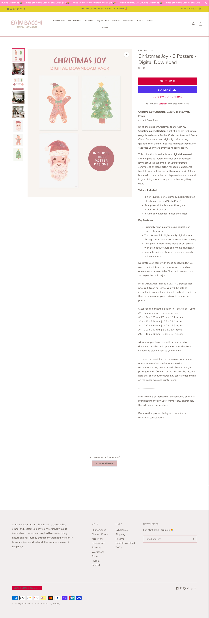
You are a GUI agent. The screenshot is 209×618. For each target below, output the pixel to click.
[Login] (193, 24)
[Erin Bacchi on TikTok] (18, 9)
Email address (153, 535)
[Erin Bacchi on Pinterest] (11, 9)
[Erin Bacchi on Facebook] (8, 9)
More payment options (167, 97)
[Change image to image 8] (18, 154)
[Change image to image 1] (18, 55)
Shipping (163, 103)
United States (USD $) (190, 8)
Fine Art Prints (74, 20)
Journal (149, 20)
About (138, 20)
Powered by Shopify (50, 603)
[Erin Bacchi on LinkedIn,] (24, 9)
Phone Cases (59, 20)
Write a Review (107, 464)
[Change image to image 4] (18, 97)
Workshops (128, 20)
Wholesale (122, 530)
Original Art (101, 20)
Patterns (115, 20)
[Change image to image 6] (18, 126)
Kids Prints (88, 20)
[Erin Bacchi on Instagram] (14, 9)
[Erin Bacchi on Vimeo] (21, 9)
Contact (104, 27)
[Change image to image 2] (18, 69)
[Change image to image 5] (18, 112)
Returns (120, 539)
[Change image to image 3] (18, 83)
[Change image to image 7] (18, 140)
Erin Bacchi (145, 50)
